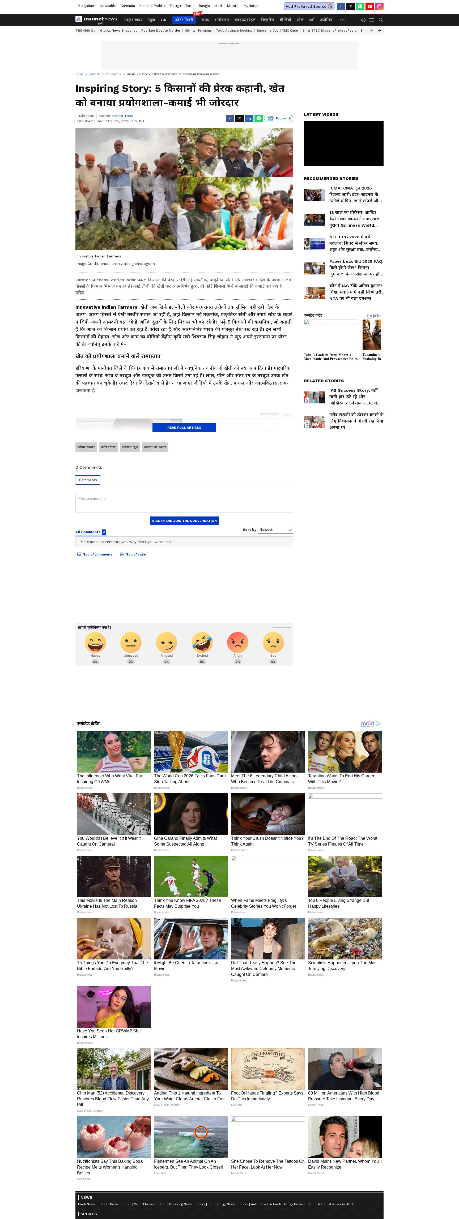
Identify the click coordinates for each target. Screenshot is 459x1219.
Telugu (175, 6)
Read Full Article (184, 427)
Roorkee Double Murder (160, 30)
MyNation (252, 6)
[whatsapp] (360, 6)
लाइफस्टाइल (245, 19)
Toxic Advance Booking (234, 30)
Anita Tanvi (124, 116)
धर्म (311, 19)
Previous (372, 30)
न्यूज (151, 19)
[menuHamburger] (372, 20)
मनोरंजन (222, 19)
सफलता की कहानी (155, 447)
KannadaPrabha (152, 6)
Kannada (128, 6)
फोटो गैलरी (184, 19)
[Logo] (98, 20)
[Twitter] (350, 6)
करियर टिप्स (108, 447)
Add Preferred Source (306, 6)
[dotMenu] (342, 20)
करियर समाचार (86, 447)
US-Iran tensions (198, 30)
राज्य (205, 19)
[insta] (379, 6)
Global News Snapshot (118, 30)
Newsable (108, 6)
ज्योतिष (326, 19)
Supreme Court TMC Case (277, 30)
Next (380, 30)
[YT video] (370, 6)
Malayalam (86, 6)
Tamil (189, 6)
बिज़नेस (267, 19)
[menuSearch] (381, 20)
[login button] (364, 19)
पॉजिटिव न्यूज (130, 447)
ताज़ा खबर (133, 19)
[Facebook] (341, 6)
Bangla (204, 6)
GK (164, 19)
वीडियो (285, 19)
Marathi (233, 6)
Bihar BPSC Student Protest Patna (329, 30)
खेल (300, 19)
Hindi (218, 6)
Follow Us (284, 118)
